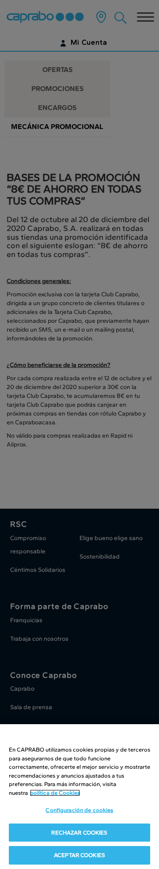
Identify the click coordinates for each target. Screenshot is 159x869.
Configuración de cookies (79, 810)
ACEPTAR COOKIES (79, 855)
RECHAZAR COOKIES (79, 832)
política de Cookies (55, 793)
